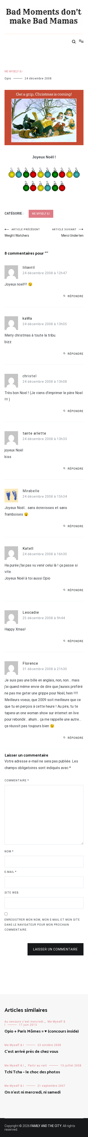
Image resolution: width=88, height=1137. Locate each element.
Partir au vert (37, 1065)
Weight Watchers (22, 232)
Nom (9, 851)
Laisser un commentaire (55, 949)
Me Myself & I (13, 71)
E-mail (10, 872)
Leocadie (31, 612)
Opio (8, 78)
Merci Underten (67, 232)
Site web (12, 892)
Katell (28, 548)
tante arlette (34, 433)
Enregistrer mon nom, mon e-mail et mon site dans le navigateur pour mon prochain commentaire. (42, 924)
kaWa (27, 318)
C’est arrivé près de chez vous (31, 1051)
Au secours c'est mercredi (24, 1021)
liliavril (29, 267)
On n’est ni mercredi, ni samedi (32, 1092)
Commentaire (17, 780)
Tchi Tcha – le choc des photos (32, 1072)
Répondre (75, 296)
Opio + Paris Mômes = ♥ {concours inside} (42, 1031)
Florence (30, 663)
